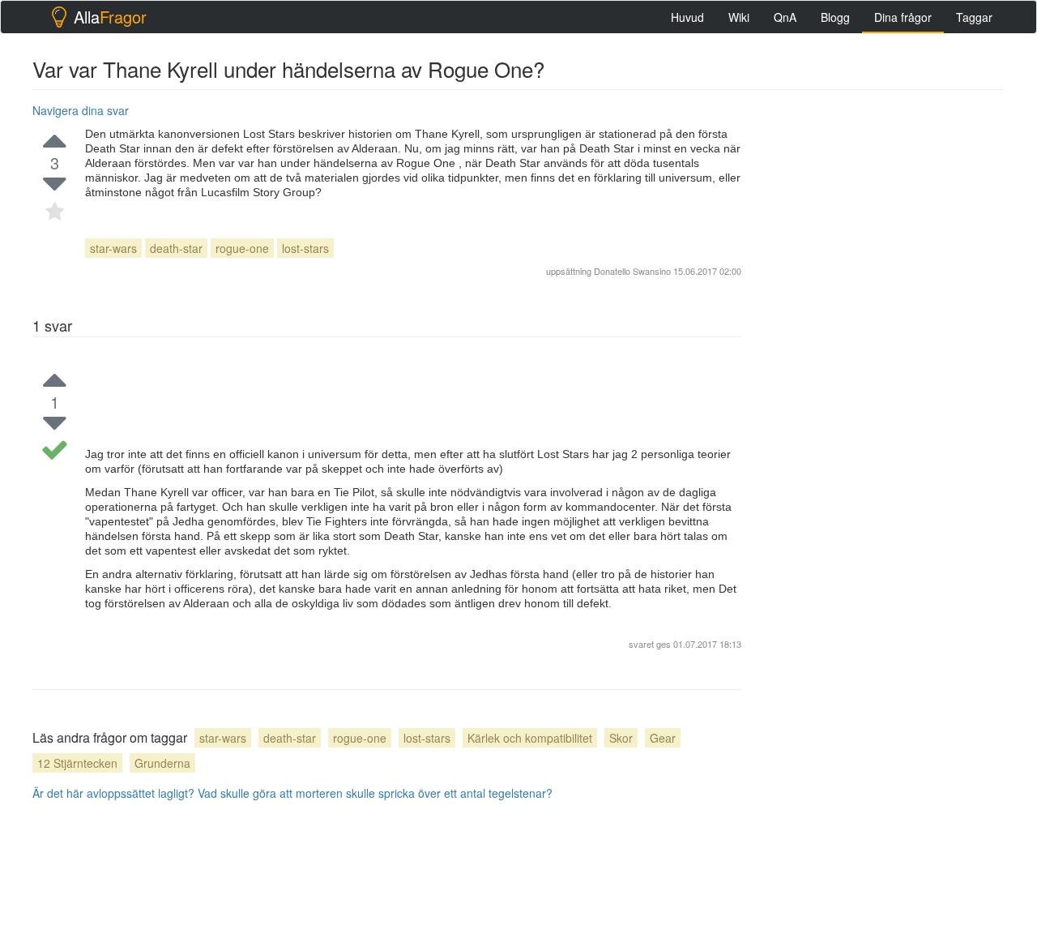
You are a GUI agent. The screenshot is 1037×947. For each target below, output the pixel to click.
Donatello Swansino (632, 270)
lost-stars (305, 248)
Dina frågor (903, 17)
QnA (785, 17)
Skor (621, 738)
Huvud (687, 17)
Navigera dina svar (80, 110)
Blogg (835, 17)
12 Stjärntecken (77, 763)
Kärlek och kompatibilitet (529, 738)
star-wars (113, 248)
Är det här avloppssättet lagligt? (113, 793)
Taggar (974, 17)
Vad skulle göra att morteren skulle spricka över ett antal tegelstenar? (375, 793)
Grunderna (162, 763)
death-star (176, 248)
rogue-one (242, 248)
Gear (663, 738)
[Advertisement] (883, 341)
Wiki (738, 17)
